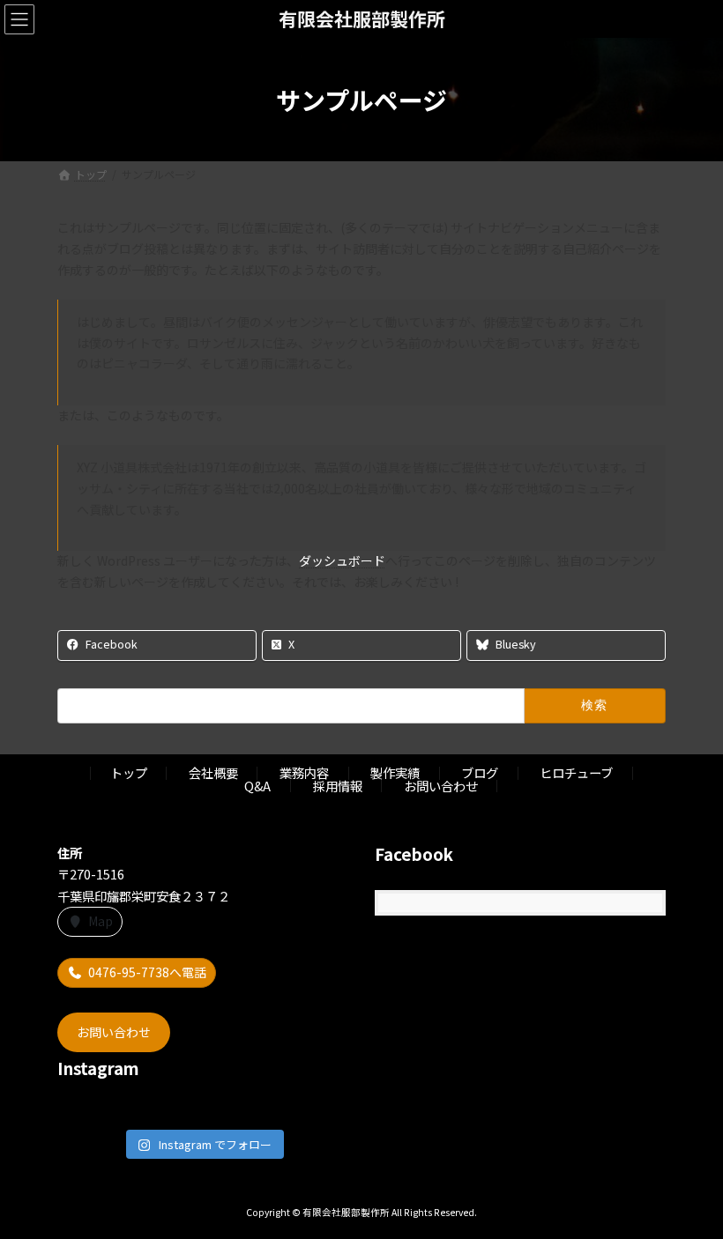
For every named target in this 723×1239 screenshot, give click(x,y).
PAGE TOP (689, 1185)
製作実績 (395, 772)
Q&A (257, 785)
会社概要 (213, 772)
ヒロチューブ (576, 772)
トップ (128, 772)
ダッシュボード (342, 560)
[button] (113, 1031)
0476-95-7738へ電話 (147, 972)
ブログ (479, 772)
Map (100, 921)
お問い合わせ (441, 785)
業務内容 (304, 772)
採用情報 (337, 785)
